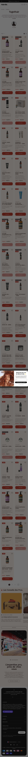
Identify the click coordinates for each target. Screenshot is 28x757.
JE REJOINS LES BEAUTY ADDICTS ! (21, 382)
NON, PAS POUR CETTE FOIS (21, 384)
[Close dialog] (27, 371)
